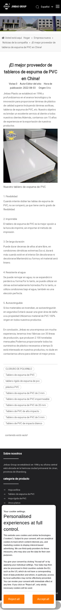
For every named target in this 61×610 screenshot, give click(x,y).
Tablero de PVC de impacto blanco (24, 423)
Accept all (43, 599)
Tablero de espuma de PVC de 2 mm (25, 393)
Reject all (14, 599)
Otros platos (14, 503)
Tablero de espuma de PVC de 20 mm (26, 405)
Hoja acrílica (14, 490)
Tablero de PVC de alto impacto (22, 411)
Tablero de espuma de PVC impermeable (27, 399)
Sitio (48, 87)
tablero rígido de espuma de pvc (23, 381)
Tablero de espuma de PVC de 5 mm (25, 417)
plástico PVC (12, 387)
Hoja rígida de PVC (17, 498)
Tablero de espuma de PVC (20, 375)
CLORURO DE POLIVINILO (19, 368)
